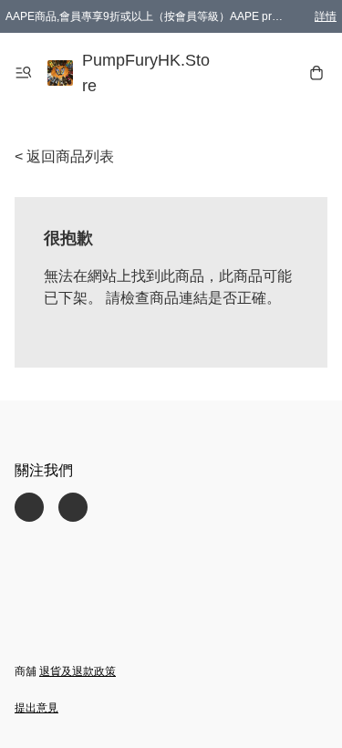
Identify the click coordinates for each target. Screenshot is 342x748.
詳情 (326, 16)
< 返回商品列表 (64, 156)
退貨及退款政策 (77, 671)
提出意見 (36, 707)
